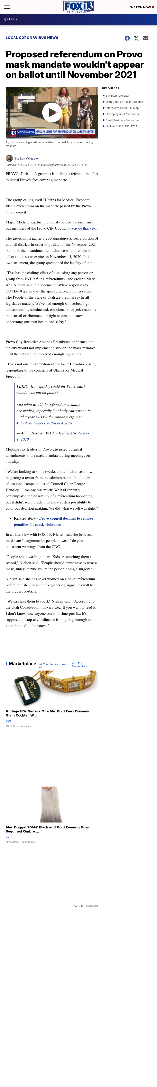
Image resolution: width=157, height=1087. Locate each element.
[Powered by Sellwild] (92, 905)
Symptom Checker (117, 95)
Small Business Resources (122, 120)
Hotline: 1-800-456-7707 (121, 126)
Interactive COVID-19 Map (122, 107)
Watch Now (141, 7)
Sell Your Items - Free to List (53, 665)
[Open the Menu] (7, 7)
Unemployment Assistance (122, 114)
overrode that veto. (82, 228)
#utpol (22, 422)
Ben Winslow (29, 159)
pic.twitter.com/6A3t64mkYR (50, 422)
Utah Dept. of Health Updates (124, 101)
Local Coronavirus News (32, 38)
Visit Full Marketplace (79, 665)
